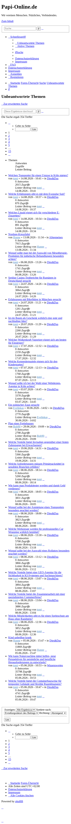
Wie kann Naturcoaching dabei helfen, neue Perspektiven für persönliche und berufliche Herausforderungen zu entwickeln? (32, 659)
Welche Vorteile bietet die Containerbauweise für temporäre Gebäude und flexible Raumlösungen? (35, 682)
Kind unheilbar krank (20, 637)
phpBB (19, 801)
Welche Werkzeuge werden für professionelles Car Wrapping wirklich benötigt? (35, 530)
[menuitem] (29, 43)
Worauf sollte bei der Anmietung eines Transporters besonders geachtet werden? (36, 509)
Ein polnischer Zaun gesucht (23, 404)
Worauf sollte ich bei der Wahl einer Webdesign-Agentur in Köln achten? (34, 385)
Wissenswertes (55, 665)
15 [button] (9, 151)
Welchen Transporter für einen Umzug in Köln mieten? (38, 175)
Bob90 (17, 426)
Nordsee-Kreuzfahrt (19, 234)
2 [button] (9, 135)
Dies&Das (52, 178)
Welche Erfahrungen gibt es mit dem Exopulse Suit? (36, 193)
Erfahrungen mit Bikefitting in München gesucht (34, 299)
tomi (15, 178)
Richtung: (45, 712)
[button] (9, 122)
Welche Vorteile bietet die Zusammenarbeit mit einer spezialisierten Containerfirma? (36, 596)
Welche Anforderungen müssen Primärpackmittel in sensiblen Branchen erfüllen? (36, 465)
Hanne (16, 237)
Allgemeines (56, 237)
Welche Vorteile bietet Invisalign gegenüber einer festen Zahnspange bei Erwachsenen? (38, 444)
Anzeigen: (10, 709)
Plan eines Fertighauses (21, 423)
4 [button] (9, 141)
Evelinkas (18, 407)
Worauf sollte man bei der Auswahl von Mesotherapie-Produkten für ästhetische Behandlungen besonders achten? (38, 256)
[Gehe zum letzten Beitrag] (43, 187)
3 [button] (9, 138)
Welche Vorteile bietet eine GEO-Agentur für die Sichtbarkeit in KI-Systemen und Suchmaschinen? (35, 574)
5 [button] (9, 145)
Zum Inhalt (7, 21)
